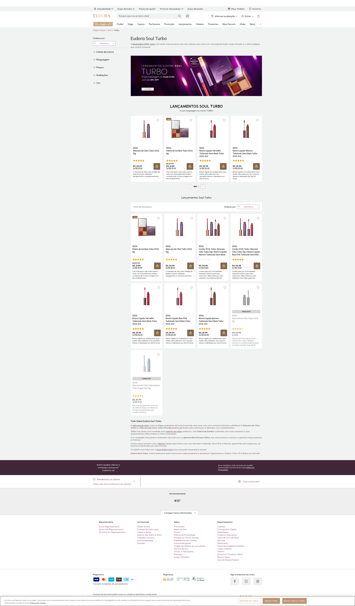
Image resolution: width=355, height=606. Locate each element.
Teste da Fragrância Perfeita (230, 546)
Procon (177, 532)
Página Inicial (99, 30)
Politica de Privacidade (184, 535)
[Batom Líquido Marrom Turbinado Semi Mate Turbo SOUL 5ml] (246, 129)
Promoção (169, 24)
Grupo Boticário (124, 9)
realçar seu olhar (174, 431)
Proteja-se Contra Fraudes (186, 537)
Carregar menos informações (178, 513)
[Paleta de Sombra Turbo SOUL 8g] (180, 129)
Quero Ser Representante (111, 529)
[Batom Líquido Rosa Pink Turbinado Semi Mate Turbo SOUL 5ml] (180, 296)
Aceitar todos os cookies (294, 601)
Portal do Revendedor (170, 9)
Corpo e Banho (224, 549)
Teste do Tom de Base (228, 537)
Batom (161, 443)
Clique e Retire (144, 532)
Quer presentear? (251, 481)
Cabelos (200, 24)
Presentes (213, 24)
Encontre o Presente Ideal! (229, 554)
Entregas (178, 554)
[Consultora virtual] (187, 16)
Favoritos (256, 9)
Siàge (130, 24)
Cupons (141, 24)
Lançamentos (185, 24)
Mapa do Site (180, 529)
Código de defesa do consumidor (189, 546)
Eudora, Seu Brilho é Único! (149, 535)
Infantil (220, 551)
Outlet (120, 24)
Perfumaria (154, 24)
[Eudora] (101, 16)
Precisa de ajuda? (147, 9)
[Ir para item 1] (195, 186)
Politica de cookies (38, 603)
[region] (177, 601)
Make (242, 24)
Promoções (179, 526)
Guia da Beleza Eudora (228, 560)
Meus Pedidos (238, 9)
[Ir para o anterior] (257, 24)
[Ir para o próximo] (260, 24)
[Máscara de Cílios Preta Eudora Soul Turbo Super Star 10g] (146, 363)
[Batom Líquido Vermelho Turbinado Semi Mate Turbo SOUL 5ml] (213, 129)
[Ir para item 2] (198, 186)
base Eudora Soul (165, 449)
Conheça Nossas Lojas (147, 529)
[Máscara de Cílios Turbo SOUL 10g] (146, 129)
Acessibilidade (104, 9)
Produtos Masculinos (227, 535)
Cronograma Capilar (226, 529)
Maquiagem (223, 532)
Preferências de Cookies (185, 540)
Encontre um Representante (112, 532)
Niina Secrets (229, 24)
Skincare (254, 24)
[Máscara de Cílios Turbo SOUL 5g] (246, 296)
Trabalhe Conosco (145, 537)
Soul (110, 30)
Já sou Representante (109, 526)
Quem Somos (143, 526)
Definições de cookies (249, 601)
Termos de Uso (181, 549)
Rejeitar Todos (271, 601)
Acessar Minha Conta (247, 16)
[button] (157, 166)
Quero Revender (195, 9)
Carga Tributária (181, 557)
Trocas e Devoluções (183, 551)
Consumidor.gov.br (182, 543)
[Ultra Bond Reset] (103, 24)
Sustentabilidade (145, 540)
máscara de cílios (140, 425)
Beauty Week (223, 557)
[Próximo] (203, 186)
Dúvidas (141, 543)
